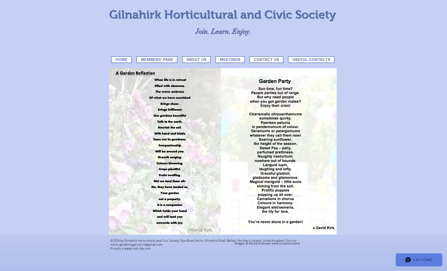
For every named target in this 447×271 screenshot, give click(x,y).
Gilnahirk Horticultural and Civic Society (222, 14)
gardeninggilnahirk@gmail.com (141, 245)
